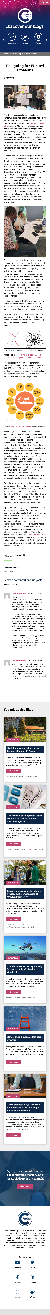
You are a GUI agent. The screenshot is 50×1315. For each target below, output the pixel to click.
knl (25, 776)
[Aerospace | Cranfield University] (12, 36)
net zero (29, 998)
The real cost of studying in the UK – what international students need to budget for (25, 818)
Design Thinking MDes (36, 535)
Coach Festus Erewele (19, 593)
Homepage (8, 54)
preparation (17, 927)
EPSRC (23, 998)
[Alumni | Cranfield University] (38, 36)
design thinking (9, 571)
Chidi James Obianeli (19, 661)
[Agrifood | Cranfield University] (25, 36)
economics (17, 852)
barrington (19, 776)
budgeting (9, 849)
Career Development (30, 925)
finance (24, 852)
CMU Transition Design (21, 426)
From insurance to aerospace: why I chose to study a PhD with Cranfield (24, 969)
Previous (4, 40)
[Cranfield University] (25, 9)
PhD (34, 998)
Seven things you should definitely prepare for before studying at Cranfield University (25, 893)
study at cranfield (28, 927)
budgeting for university (22, 849)
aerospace (9, 998)
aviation (17, 998)
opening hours (32, 776)
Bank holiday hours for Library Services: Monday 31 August (23, 749)
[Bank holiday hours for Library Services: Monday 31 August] (25, 729)
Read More (14, 771)
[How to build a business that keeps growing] (25, 1018)
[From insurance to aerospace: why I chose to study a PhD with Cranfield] (25, 948)
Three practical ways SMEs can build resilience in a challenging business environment (23, 1107)
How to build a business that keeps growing (25, 1038)
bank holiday (10, 776)
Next (46, 40)
